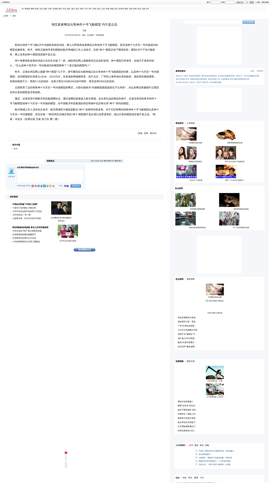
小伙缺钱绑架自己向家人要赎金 (26, 242)
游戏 (135, 9)
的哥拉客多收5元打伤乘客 (189, 431)
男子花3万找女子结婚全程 (235, 162)
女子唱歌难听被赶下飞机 (188, 426)
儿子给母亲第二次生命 (214, 397)
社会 (64, 9)
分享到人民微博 (66, 461)
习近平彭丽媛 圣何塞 (251, 76)
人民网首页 (5, 2)
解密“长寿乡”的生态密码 (188, 406)
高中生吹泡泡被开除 (209, 76)
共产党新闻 (26, 9)
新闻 (15, 149)
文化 (103, 9)
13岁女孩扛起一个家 (214, 381)
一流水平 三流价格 (195, 180)
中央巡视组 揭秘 (215, 82)
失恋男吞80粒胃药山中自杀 (24, 238)
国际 (45, 9)
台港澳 (55, 9)
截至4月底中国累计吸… (188, 342)
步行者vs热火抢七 (182, 82)
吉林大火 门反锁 (182, 76)
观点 (73, 9)
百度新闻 (259, 71)
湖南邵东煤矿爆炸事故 (198, 79)
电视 (112, 9)
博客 (126, 9)
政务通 (121, 9)
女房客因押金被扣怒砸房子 (24, 234)
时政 (37, 9)
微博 (109, 161)
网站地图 (265, 2)
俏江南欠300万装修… (187, 338)
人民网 (5, 16)
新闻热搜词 (180, 71)
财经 (82, 9)
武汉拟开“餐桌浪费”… (187, 347)
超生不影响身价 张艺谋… (189, 410)
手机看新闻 (99, 35)
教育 (60, 9)
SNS (112, 161)
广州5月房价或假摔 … (187, 326)
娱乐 (99, 9)
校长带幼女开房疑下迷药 (188, 422)
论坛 (101, 161)
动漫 (143, 9)
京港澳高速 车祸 (227, 79)
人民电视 (191, 123)
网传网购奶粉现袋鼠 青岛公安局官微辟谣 (30, 227)
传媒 (107, 9)
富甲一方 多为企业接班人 (234, 180)
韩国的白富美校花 (195, 162)
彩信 (139, 9)
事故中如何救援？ (186, 402)
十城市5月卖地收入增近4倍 (24, 208)
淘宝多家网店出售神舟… (188, 318)
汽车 (86, 9)
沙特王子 (239, 76)
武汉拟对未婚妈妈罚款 (226, 76)
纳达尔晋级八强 (214, 79)
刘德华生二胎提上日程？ (188, 414)
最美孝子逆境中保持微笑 (188, 418)
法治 (41, 9)
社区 (116, 9)
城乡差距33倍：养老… (187, 322)
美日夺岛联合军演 (182, 79)
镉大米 (192, 82)
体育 (94, 9)
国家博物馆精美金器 (234, 143)
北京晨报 (90, 35)
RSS (147, 9)
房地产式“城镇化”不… (187, 334)
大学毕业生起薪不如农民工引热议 (27, 211)
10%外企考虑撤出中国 (187, 330)
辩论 (190, 478)
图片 (69, 9)
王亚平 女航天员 (202, 82)
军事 (49, 9)
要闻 (32, 9)
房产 (90, 9)
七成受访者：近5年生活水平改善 (26, 218)
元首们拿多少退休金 (214, 313)
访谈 (130, 9)
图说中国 (191, 361)
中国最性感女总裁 (195, 143)
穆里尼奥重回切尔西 (241, 79)
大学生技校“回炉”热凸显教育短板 (27, 231)
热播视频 (180, 361)
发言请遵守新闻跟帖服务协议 (28, 167)
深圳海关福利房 (195, 76)
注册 (258, 2)
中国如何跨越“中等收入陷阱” (25, 204)
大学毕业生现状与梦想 (67, 241)
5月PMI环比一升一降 (21, 215)
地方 (77, 9)
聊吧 (116, 161)
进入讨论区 (95, 161)
